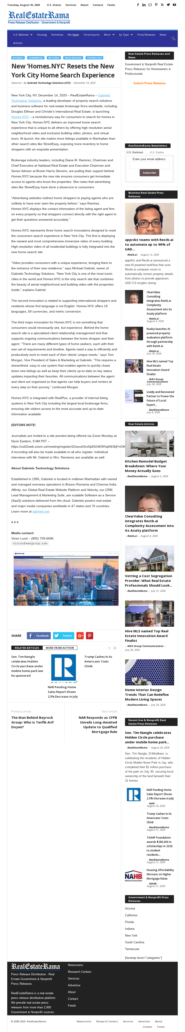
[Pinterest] (156, 4)
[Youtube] (174, 4)
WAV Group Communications (157, 380)
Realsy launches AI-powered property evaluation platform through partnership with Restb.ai (160, 337)
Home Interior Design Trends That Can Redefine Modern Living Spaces (147, 694)
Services (70, 5)
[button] (171, 39)
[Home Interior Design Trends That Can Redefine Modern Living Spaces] (149, 672)
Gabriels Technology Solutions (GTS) (48, 82)
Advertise (74, 985)
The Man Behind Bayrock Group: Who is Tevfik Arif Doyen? (32, 722)
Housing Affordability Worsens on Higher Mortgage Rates (160, 874)
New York (131, 935)
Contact (98, 5)
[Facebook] (138, 4)
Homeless (57, 34)
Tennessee (132, 949)
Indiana (129, 928)
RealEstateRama (159, 409)
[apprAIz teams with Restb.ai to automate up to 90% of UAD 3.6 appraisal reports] (149, 219)
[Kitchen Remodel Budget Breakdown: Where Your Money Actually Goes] (149, 444)
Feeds (111, 5)
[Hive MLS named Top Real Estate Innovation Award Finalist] (134, 366)
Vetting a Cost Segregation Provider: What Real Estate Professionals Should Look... (148, 580)
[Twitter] (168, 4)
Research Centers (79, 971)
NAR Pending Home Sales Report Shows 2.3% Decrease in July (63, 692)
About (84, 5)
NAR (151, 803)
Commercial (36, 57)
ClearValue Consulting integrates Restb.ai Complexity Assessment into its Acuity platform (149, 523)
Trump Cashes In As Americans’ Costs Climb (98, 661)
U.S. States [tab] (157, 152)
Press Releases (146, 34)
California (131, 915)
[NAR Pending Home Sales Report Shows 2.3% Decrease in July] (64, 668)
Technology (94, 57)
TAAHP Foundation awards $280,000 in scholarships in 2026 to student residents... (160, 846)
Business (18, 57)
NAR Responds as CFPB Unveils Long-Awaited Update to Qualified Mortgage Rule (98, 724)
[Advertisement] (125, 17)
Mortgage (73, 34)
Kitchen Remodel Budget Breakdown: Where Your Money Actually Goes (146, 466)
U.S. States (54, 5)
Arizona (130, 908)
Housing (42, 34)
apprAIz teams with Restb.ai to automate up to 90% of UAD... (149, 244)
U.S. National (20, 34)
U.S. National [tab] (135, 152)
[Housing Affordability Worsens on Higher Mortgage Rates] (134, 874)
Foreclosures (91, 34)
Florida (129, 922)
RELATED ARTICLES (27, 647)
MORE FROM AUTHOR (60, 647)
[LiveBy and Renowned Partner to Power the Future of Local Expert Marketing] (134, 396)
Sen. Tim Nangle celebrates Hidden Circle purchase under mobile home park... (148, 737)
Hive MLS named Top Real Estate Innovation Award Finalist (146, 636)
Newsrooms (75, 965)
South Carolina (134, 942)
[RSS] (162, 4)
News (163, 34)
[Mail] (150, 4)
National (53, 57)
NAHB (152, 883)
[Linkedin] (144, 4)
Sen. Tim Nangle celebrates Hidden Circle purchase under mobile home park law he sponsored (27, 666)
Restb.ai (132, 254)
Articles (17, 43)
